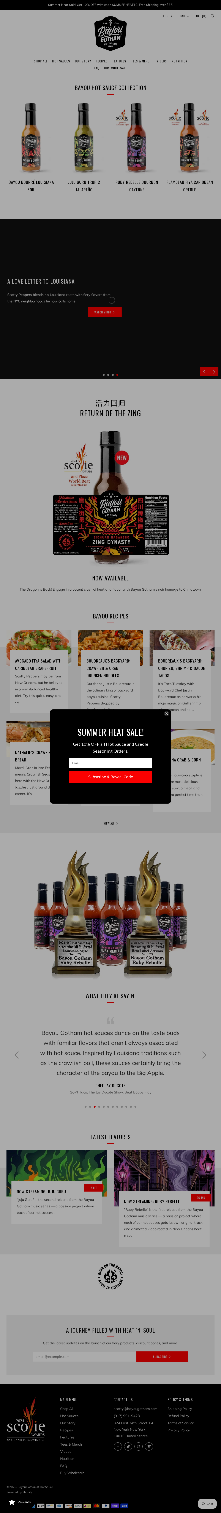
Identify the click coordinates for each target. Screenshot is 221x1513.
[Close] (166, 713)
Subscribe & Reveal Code (110, 776)
